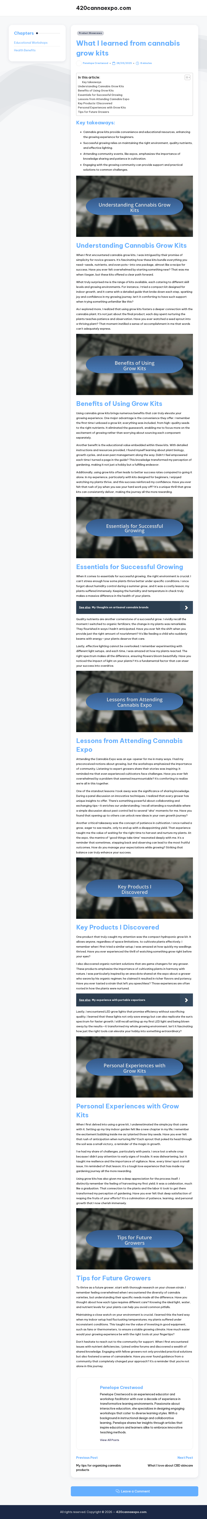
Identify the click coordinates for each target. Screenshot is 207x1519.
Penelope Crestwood (121, 1387)
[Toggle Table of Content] (186, 77)
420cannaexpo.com (103, 8)
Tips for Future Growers (93, 111)
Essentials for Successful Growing (100, 94)
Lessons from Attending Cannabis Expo (103, 99)
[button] (109, 1440)
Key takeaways (91, 82)
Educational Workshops (31, 43)
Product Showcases (90, 33)
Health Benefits (25, 50)
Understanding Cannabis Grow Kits (101, 86)
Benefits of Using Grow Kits (96, 90)
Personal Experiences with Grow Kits (102, 107)
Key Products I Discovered (95, 103)
